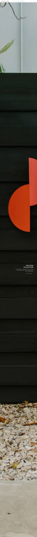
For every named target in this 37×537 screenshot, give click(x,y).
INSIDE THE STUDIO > (29, 273)
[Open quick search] (31, 1)
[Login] (33, 1)
